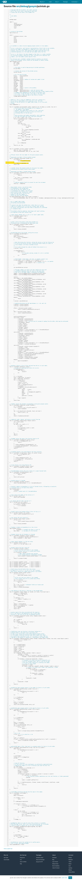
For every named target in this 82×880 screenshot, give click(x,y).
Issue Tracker (55, 861)
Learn (50, 1)
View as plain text (8, 848)
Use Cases (6, 857)
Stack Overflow (23, 861)
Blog (53, 859)
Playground (22, 857)
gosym (33, 6)
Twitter (70, 861)
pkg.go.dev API (39, 861)
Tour (21, 859)
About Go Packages (40, 859)
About (54, 855)
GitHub (70, 863)
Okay (70, 877)
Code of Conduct (56, 867)
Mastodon (71, 859)
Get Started (23, 855)
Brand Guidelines (55, 865)
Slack (70, 865)
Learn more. (64, 877)
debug (24, 6)
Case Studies (6, 859)
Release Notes (55, 863)
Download (54, 857)
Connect (71, 855)
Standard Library (39, 857)
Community (75, 2)
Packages (65, 1)
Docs (57, 2)
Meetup (70, 869)
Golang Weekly (72, 872)
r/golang (70, 867)
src (18, 6)
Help (21, 863)
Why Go (42, 2)
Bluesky (70, 857)
